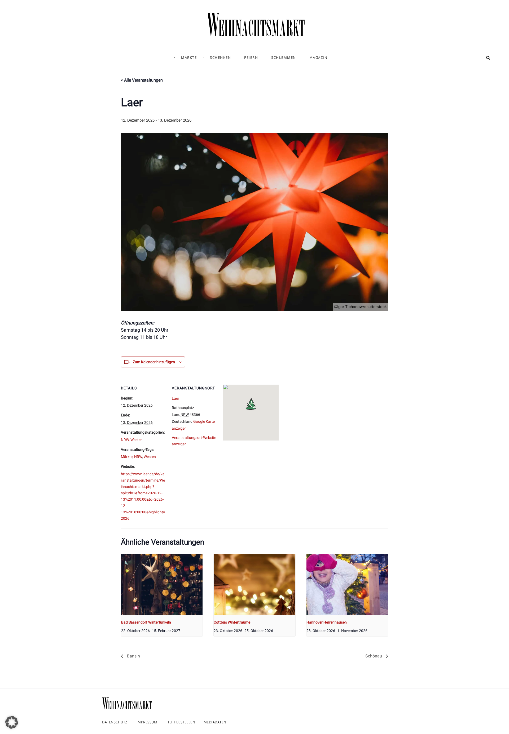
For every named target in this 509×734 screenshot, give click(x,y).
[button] (11, 722)
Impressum (147, 722)
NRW (125, 440)
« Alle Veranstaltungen (142, 80)
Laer (175, 398)
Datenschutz (114, 722)
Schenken (220, 57)
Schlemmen (283, 57)
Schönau (374, 656)
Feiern (251, 57)
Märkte (189, 57)
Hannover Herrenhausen (326, 622)
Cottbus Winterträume (232, 622)
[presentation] (162, 584)
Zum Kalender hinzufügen (154, 362)
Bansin (133, 656)
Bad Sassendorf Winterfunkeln (146, 622)
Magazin (318, 57)
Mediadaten (215, 722)
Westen (136, 440)
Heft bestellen (180, 722)
